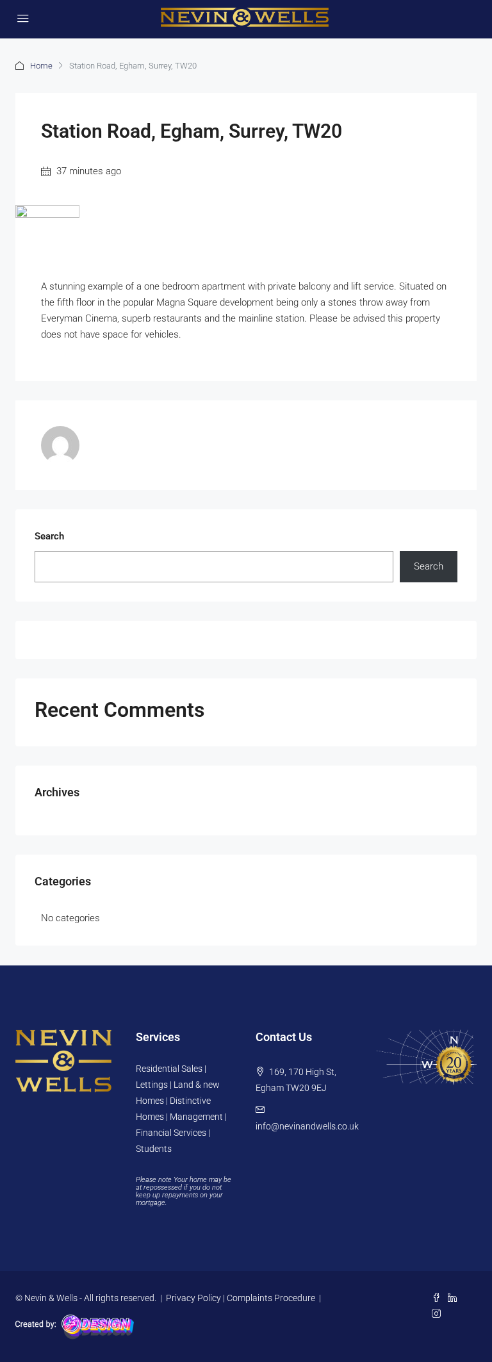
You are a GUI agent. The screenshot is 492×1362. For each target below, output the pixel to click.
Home (41, 65)
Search (49, 536)
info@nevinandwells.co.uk (307, 1126)
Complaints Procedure (271, 1298)
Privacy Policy (193, 1298)
